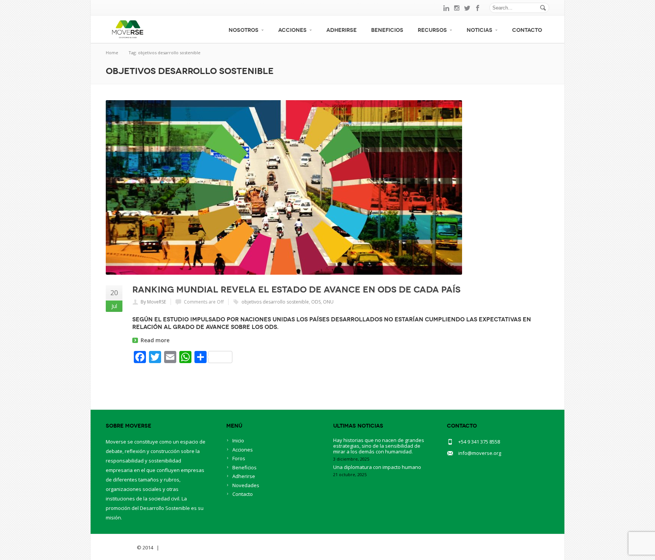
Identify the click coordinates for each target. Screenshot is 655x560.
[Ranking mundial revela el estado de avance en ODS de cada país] (327, 187)
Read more (155, 340)
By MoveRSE (153, 302)
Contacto (527, 30)
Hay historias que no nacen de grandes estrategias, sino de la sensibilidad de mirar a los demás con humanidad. (378, 446)
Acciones (292, 30)
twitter (467, 8)
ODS (316, 302)
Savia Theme (121, 547)
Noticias (479, 30)
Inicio (238, 440)
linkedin (446, 8)
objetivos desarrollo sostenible (275, 302)
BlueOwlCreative (182, 547)
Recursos (432, 30)
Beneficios (387, 30)
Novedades (245, 485)
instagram (457, 8)
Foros (238, 458)
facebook (478, 8)
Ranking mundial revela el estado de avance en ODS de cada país (296, 289)
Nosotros (244, 30)
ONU (328, 302)
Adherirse (341, 30)
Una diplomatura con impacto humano (377, 467)
